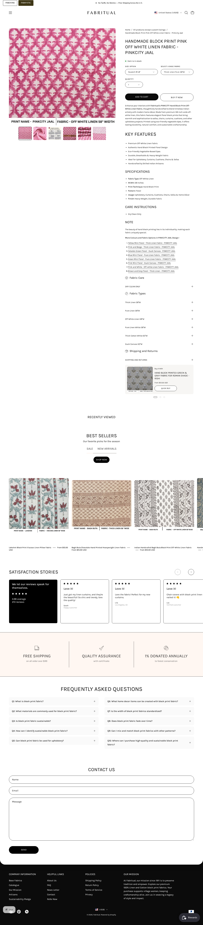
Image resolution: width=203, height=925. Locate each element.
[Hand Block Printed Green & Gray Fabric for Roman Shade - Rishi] (140, 379)
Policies (90, 874)
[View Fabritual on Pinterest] (19, 911)
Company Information (22, 874)
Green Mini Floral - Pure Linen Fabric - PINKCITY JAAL (152, 259)
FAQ (49, 885)
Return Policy (92, 885)
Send (24, 850)
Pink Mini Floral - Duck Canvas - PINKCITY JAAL (149, 263)
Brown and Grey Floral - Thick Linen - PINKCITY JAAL (151, 271)
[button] (186, 13)
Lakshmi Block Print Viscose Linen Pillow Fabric (30, 547)
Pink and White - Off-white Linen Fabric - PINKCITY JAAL (153, 267)
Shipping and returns (136, 360)
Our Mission (15, 889)
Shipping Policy (93, 880)
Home (127, 30)
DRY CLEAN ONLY (132, 286)
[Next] (191, 572)
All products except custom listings (149, 30)
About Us (51, 880)
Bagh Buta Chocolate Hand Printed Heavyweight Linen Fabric (99, 547)
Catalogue (14, 885)
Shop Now (101, 459)
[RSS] (26, 911)
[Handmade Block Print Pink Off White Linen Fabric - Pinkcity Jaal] (25, 133)
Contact (51, 894)
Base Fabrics (15, 880)
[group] (101, 508)
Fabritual (96, 915)
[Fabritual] (101, 12)
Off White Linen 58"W (134, 319)
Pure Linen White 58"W (135, 327)
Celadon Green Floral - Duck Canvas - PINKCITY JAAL (151, 251)
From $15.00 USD (79, 550)
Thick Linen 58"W (133, 302)
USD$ (101, 909)
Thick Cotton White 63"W (136, 335)
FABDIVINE (10, 3)
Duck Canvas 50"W (133, 344)
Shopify (113, 915)
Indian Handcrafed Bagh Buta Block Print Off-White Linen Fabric (163, 547)
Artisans (13, 894)
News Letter (53, 889)
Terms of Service (93, 889)
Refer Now (52, 899)
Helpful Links (55, 874)
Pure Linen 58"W (132, 310)
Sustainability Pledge (20, 899)
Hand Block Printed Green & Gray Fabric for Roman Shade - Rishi (172, 375)
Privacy (89, 894)
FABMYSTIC (26, 3)
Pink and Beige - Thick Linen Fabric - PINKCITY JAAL (151, 247)
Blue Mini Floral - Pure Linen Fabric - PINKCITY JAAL (151, 255)
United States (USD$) (169, 12)
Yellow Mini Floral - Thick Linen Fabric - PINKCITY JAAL (152, 243)
